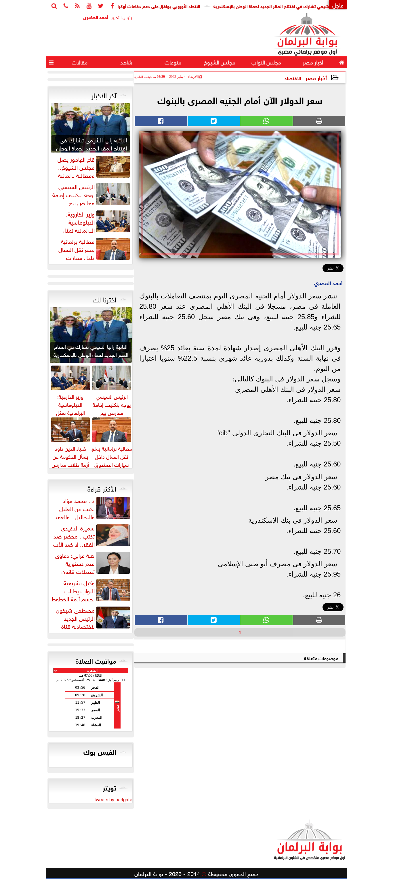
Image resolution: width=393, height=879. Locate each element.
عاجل (338, 4)
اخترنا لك (104, 298)
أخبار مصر (316, 77)
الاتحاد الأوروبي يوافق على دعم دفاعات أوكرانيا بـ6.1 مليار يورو (162, 6)
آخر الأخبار (103, 94)
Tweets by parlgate (113, 799)
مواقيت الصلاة (96, 660)
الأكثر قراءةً (101, 488)
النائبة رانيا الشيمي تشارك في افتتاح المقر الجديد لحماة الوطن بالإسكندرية (302, 6)
